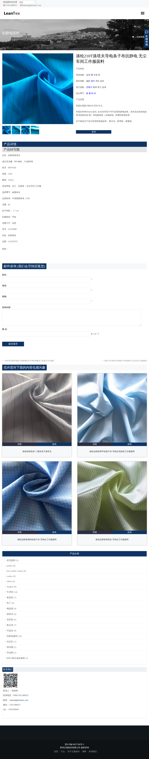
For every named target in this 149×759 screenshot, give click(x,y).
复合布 (10, 625)
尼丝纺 (10, 619)
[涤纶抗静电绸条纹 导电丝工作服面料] (112, 530)
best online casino (15, 571)
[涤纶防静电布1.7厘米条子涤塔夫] (37, 442)
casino (10, 576)
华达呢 (10, 652)
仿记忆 (10, 641)
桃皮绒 (10, 608)
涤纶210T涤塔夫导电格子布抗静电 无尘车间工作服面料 (124, 361)
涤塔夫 (10, 614)
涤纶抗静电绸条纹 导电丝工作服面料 (112, 539)
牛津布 (10, 592)
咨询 (94, 132)
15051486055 (11, 5)
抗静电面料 (142, 37)
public (9, 566)
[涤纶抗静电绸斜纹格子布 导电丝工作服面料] (37, 530)
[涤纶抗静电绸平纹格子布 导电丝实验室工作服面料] (112, 442)
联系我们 (93, 751)
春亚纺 (10, 597)
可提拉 (10, 630)
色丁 (9, 603)
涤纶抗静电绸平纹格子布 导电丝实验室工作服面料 (112, 451)
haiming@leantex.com (32, 5)
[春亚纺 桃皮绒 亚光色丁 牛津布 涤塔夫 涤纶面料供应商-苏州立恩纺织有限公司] (12, 16)
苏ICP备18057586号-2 (74, 744)
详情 (19, 444)
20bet (9, 581)
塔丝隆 (10, 647)
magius (10, 586)
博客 (84, 751)
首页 (56, 751)
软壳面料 (11, 560)
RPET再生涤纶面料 (16, 658)
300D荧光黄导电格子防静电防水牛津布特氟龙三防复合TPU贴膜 (28, 361)
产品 (63, 751)
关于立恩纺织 (73, 751)
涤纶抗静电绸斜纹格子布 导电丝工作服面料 (37, 539)
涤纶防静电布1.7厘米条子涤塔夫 (37, 451)
